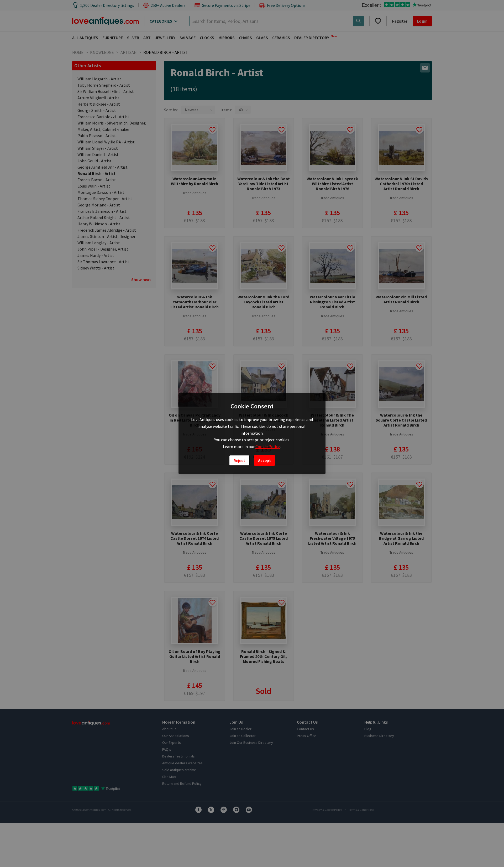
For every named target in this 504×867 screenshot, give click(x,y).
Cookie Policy (267, 446)
